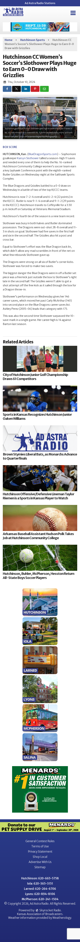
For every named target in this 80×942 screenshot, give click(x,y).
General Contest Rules (40, 841)
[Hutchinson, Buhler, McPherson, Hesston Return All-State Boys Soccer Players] (40, 558)
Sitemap (40, 867)
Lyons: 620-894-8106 (40, 894)
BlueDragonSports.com (42, 154)
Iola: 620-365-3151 (40, 883)
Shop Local (40, 857)
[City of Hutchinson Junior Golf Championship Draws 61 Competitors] (40, 359)
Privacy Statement (40, 851)
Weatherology (61, 918)
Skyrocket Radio (50, 910)
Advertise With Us (40, 862)
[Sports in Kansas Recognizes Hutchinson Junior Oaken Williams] (40, 399)
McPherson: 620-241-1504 (40, 899)
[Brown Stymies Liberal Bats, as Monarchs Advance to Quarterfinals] (40, 438)
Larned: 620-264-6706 (40, 889)
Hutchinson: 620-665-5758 (40, 878)
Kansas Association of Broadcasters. (40, 914)
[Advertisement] (40, 26)
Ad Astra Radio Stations (40, 3)
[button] (73, 13)
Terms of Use (40, 846)
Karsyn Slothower (28, 158)
